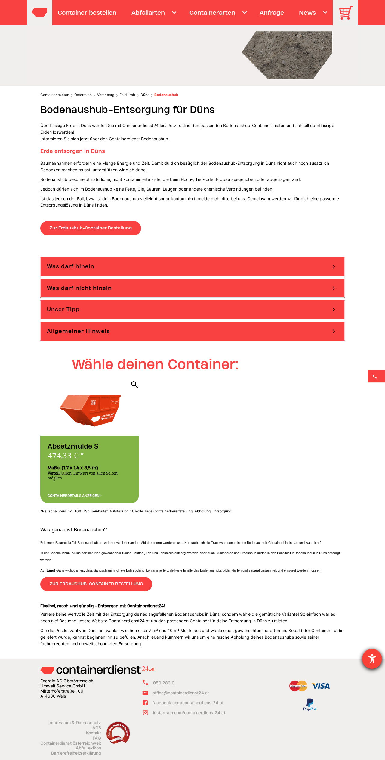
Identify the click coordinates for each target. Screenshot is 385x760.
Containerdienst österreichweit (70, 743)
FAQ (97, 738)
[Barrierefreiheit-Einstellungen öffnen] (372, 659)
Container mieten (54, 94)
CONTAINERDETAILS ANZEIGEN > (75, 496)
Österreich (83, 94)
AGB (96, 727)
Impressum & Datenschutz (74, 722)
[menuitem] (87, 12)
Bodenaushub (166, 94)
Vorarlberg (105, 94)
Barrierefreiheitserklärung (76, 753)
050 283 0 (163, 682)
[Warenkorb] (348, 17)
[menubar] (192, 12)
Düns (144, 94)
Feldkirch (127, 94)
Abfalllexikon (88, 748)
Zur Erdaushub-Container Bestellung (91, 228)
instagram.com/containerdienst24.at (189, 712)
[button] (192, 266)
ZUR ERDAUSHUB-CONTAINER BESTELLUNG (96, 584)
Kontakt (93, 732)
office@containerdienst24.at (180, 692)
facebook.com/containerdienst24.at (187, 702)
